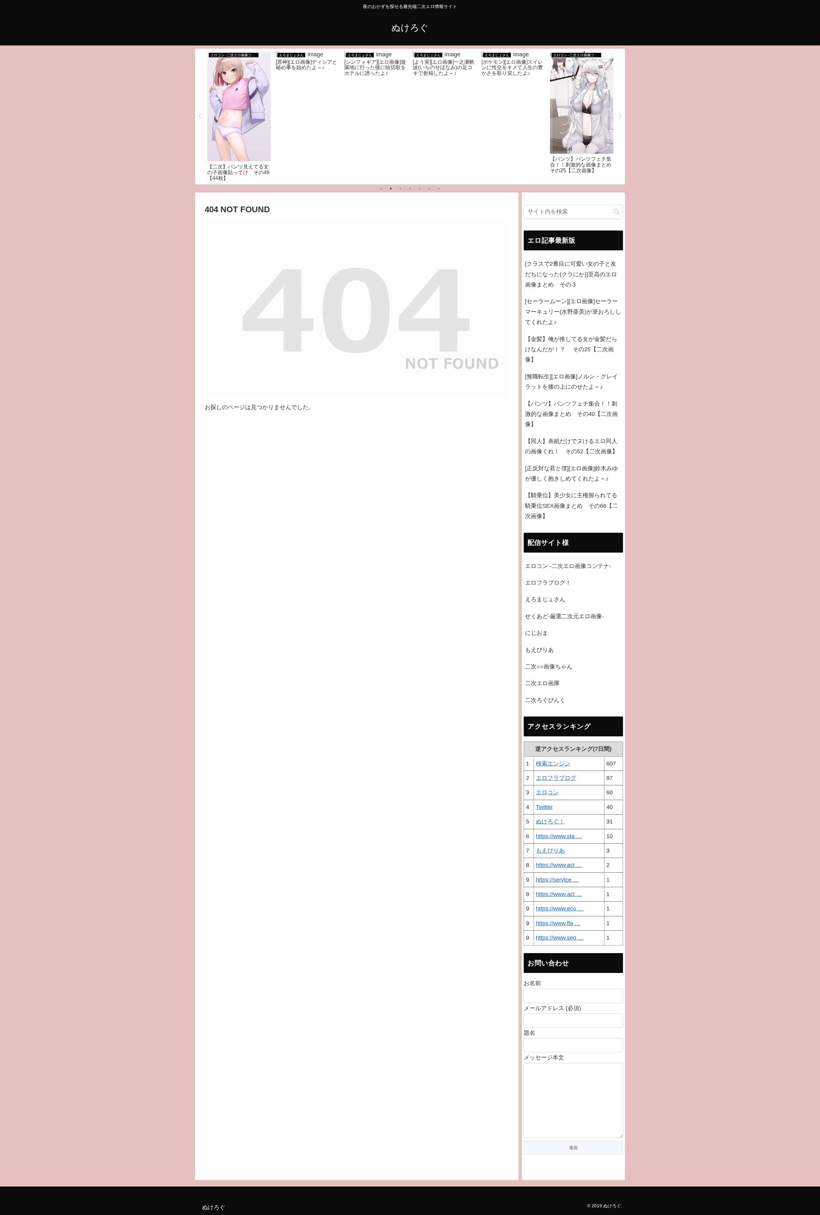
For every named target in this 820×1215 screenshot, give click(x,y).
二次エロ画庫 (542, 683)
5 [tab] (419, 188)
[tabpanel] (239, 115)
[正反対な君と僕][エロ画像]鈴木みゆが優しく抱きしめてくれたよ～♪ (571, 473)
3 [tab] (400, 188)
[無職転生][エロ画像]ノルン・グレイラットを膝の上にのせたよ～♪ (571, 381)
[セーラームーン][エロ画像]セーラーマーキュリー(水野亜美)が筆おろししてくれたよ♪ (573, 311)
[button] (616, 211)
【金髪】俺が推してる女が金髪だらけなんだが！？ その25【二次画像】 (571, 349)
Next (620, 116)
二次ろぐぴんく (545, 700)
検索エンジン (553, 763)
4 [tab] (410, 188)
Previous (200, 116)
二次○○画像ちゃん (548, 666)
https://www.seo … (560, 938)
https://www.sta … (559, 836)
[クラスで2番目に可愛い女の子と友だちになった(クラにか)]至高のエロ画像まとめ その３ (571, 274)
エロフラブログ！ (548, 582)
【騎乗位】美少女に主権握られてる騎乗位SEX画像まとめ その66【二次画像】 (571, 505)
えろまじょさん (545, 599)
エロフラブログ (556, 778)
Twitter (544, 807)
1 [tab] (381, 188)
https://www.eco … (560, 908)
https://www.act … (559, 865)
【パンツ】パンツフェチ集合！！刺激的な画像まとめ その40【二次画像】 (571, 414)
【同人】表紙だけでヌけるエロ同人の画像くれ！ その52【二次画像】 (571, 446)
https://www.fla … (558, 923)
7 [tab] (439, 188)
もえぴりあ (539, 650)
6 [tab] (429, 188)
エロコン (547, 792)
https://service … (557, 880)
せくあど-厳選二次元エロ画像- (564, 616)
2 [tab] (391, 188)
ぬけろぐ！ (550, 821)
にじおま (536, 633)
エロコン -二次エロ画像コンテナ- (568, 566)
